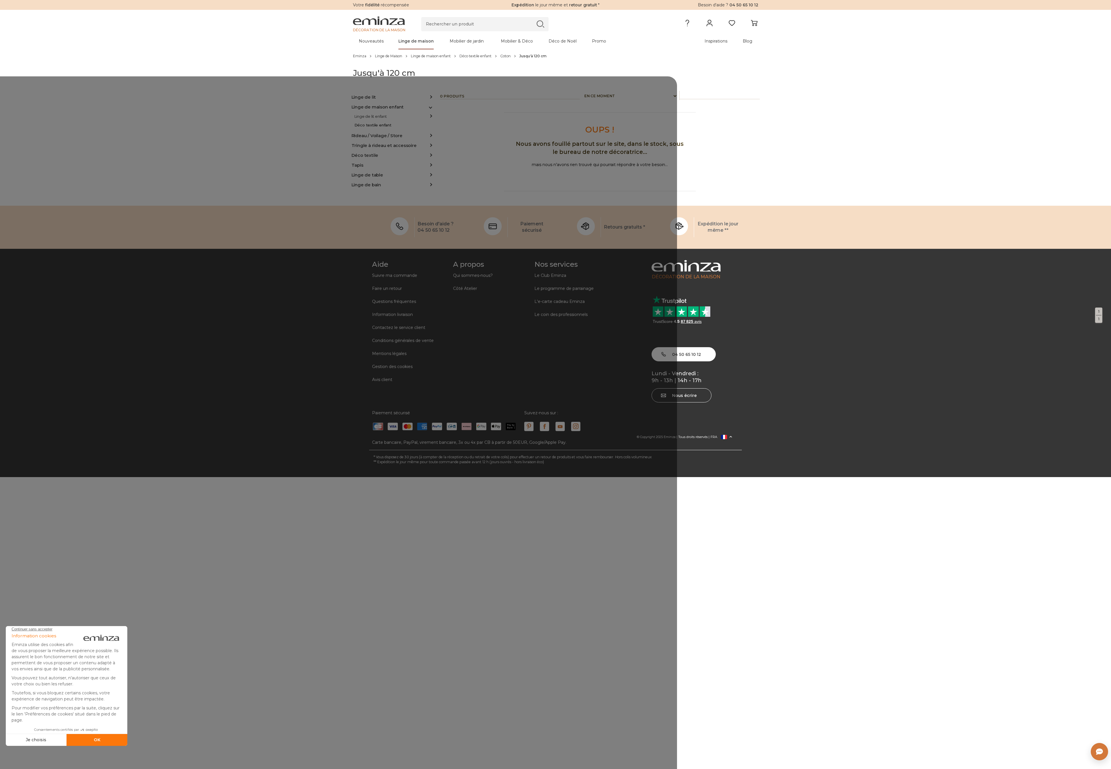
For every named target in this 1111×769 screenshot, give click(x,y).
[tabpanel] (506, 41)
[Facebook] (544, 426)
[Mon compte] (709, 24)
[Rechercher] (540, 23)
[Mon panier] (754, 24)
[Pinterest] (529, 426)
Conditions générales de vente (403, 340)
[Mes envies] (732, 24)
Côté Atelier (465, 288)
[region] (555, 55)
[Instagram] (575, 426)
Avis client (382, 379)
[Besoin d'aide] (687, 24)
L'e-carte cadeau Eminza (559, 301)
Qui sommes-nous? (473, 275)
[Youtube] (560, 426)
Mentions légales (389, 353)
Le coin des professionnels (561, 314)
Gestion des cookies (392, 366)
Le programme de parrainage (564, 288)
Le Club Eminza (550, 275)
